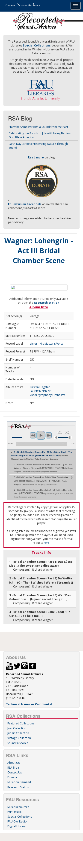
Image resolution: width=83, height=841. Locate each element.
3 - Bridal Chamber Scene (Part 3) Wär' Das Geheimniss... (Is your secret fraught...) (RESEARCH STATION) (44, 480)
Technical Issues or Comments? (29, 704)
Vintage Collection (19, 738)
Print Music (14, 812)
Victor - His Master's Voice (46, 344)
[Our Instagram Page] (24, 666)
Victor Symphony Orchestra (47, 395)
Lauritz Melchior (40, 391)
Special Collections (19, 817)
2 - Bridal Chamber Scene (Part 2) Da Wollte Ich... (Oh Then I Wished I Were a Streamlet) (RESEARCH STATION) (44, 468)
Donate (12, 777)
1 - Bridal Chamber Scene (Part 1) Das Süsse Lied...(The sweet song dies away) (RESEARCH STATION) (41, 455)
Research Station (46, 303)
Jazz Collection (16, 728)
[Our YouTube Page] (9, 666)
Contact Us (14, 772)
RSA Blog (13, 768)
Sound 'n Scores (17, 743)
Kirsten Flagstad (40, 387)
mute (56, 437)
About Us (13, 763)
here (47, 543)
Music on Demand (19, 782)
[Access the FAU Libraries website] (41, 88)
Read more (36, 157)
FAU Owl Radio (17, 821)
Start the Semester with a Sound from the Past (38, 127)
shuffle (67, 432)
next (48, 435)
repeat (60, 432)
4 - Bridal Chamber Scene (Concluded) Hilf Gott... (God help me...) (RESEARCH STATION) (43, 493)
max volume (70, 437)
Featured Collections (20, 723)
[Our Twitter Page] (17, 666)
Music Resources (18, 807)
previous (33, 435)
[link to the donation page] (41, 180)
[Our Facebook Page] (32, 666)
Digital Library (16, 826)
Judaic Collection (18, 733)
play (40, 435)
